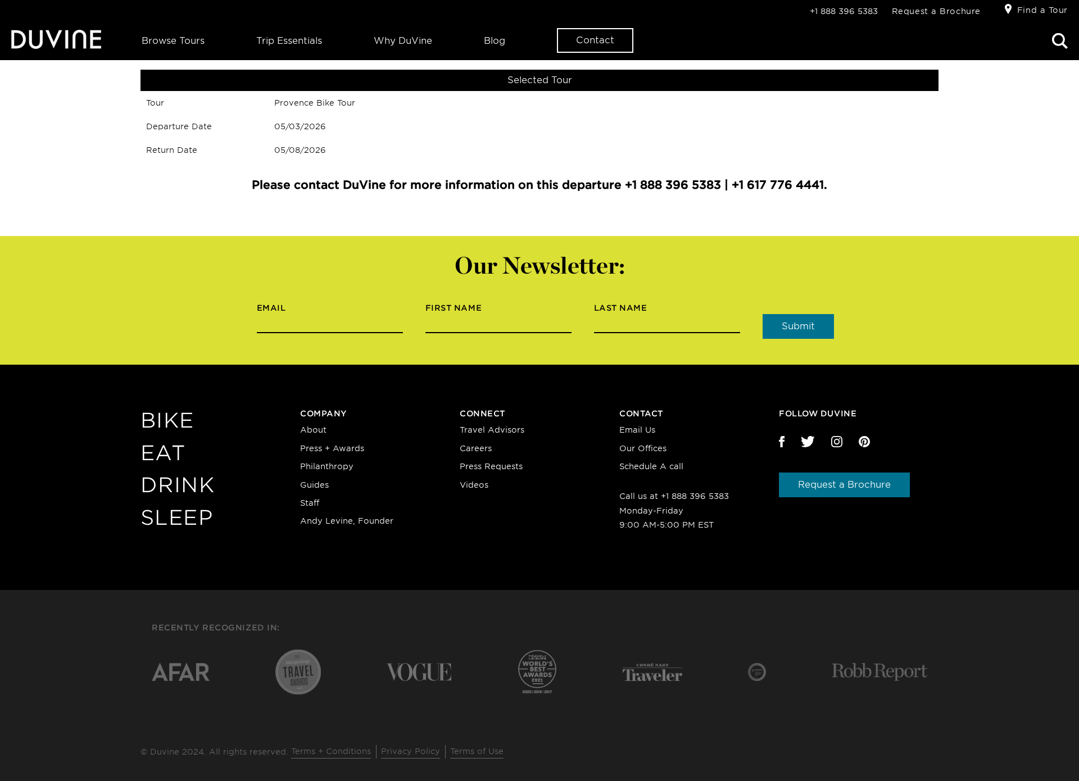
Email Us (637, 429)
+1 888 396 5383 (844, 11)
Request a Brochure (936, 11)
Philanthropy (326, 466)
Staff (309, 502)
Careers (476, 448)
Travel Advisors (492, 429)
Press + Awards (332, 448)
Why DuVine (403, 40)
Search (1060, 41)
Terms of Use (477, 751)
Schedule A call (651, 466)
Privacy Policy (410, 751)
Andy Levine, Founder (346, 520)
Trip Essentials (289, 40)
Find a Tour (1042, 10)
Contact (595, 40)
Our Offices (643, 448)
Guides (314, 484)
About (313, 429)
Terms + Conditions (331, 751)
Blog (494, 40)
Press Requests (491, 466)
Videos (474, 484)
